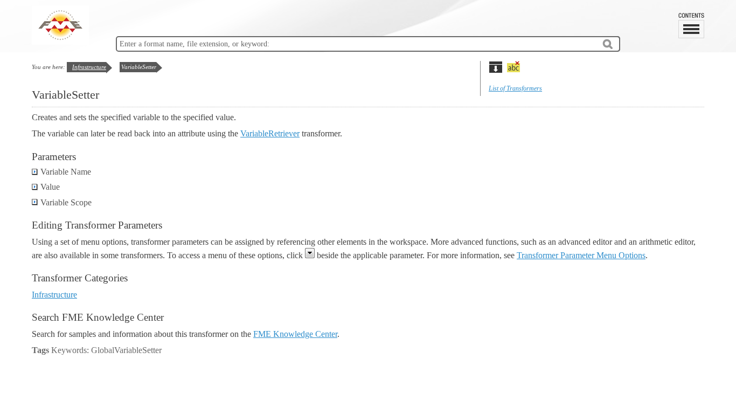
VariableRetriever (270, 133)
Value (50, 186)
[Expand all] (495, 67)
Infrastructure (89, 67)
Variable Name (65, 171)
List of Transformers (515, 88)
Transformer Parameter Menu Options (581, 255)
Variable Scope (66, 202)
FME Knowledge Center (295, 334)
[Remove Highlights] (513, 67)
